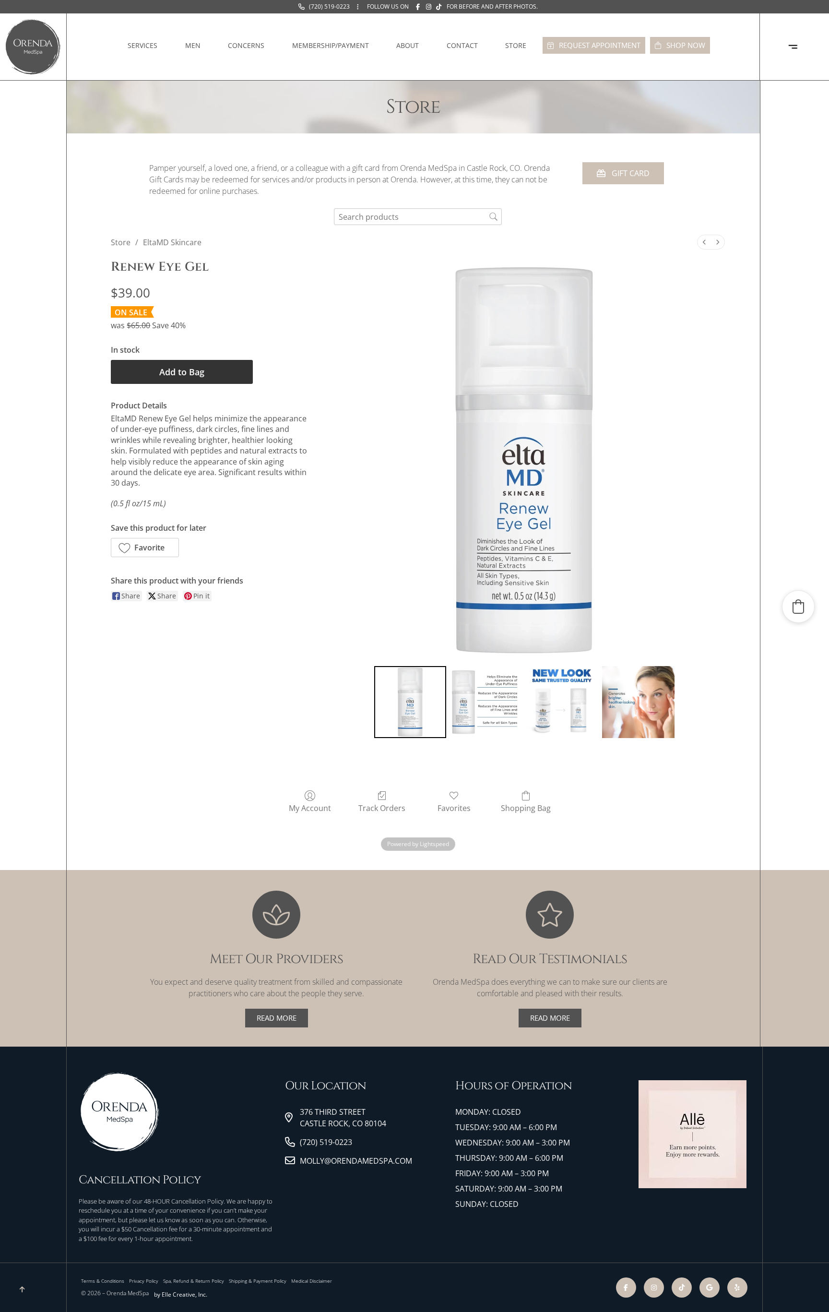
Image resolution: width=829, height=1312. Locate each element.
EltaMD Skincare (172, 242)
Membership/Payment (330, 45)
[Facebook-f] (28, 492)
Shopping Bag (526, 808)
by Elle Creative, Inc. (180, 1294)
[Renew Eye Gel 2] (562, 702)
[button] (145, 547)
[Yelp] (28, 561)
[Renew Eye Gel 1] (486, 702)
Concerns (246, 45)
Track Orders (381, 808)
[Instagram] (28, 515)
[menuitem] (704, 242)
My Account (310, 808)
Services (142, 45)
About (407, 45)
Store (515, 45)
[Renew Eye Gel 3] (638, 702)
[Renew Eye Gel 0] (410, 702)
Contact (462, 45)
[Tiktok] (28, 538)
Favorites (454, 808)
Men (193, 45)
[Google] (28, 584)
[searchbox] (418, 216)
